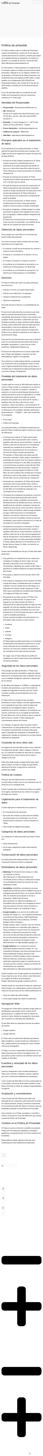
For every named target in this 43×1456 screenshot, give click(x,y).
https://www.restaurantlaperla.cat (17, 63)
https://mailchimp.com (25, 877)
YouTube (8, 635)
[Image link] (9, 1172)
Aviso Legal (17, 97)
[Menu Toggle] (4, 1155)
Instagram (8, 638)
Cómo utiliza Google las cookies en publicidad (19, 999)
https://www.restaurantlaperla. (22, 135)
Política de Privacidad (11, 423)
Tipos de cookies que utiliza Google (15, 995)
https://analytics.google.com (28, 942)
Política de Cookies (21, 593)
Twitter (7, 628)
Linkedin (8, 631)
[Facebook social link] (3, 1183)
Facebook (8, 624)
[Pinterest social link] (9, 1183)
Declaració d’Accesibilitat (11, 1230)
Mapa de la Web (7, 1227)
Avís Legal (5, 1219)
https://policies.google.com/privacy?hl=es (22, 981)
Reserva (37, 2)
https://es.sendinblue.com (27, 901)
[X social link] (5, 1183)
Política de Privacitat (9, 1222)
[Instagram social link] (7, 1183)
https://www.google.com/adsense (29, 969)
